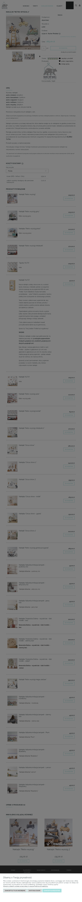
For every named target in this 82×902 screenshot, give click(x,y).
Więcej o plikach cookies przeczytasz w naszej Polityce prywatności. (25, 886)
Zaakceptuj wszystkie (52, 890)
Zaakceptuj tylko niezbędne (15, 890)
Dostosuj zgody (34, 890)
